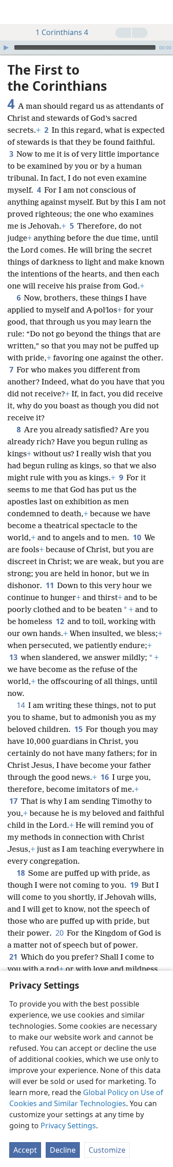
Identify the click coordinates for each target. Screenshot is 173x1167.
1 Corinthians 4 (62, 32)
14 (21, 705)
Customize (107, 1150)
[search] (161, 12)
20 (60, 933)
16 (105, 777)
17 (14, 801)
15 (79, 729)
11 (50, 585)
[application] (86, 47)
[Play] (6, 47)
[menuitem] (14, 12)
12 (61, 621)
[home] (14, 12)
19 (135, 885)
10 (138, 537)
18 (21, 873)
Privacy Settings (68, 1125)
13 (14, 657)
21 (14, 957)
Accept (25, 1150)
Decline (63, 1150)
